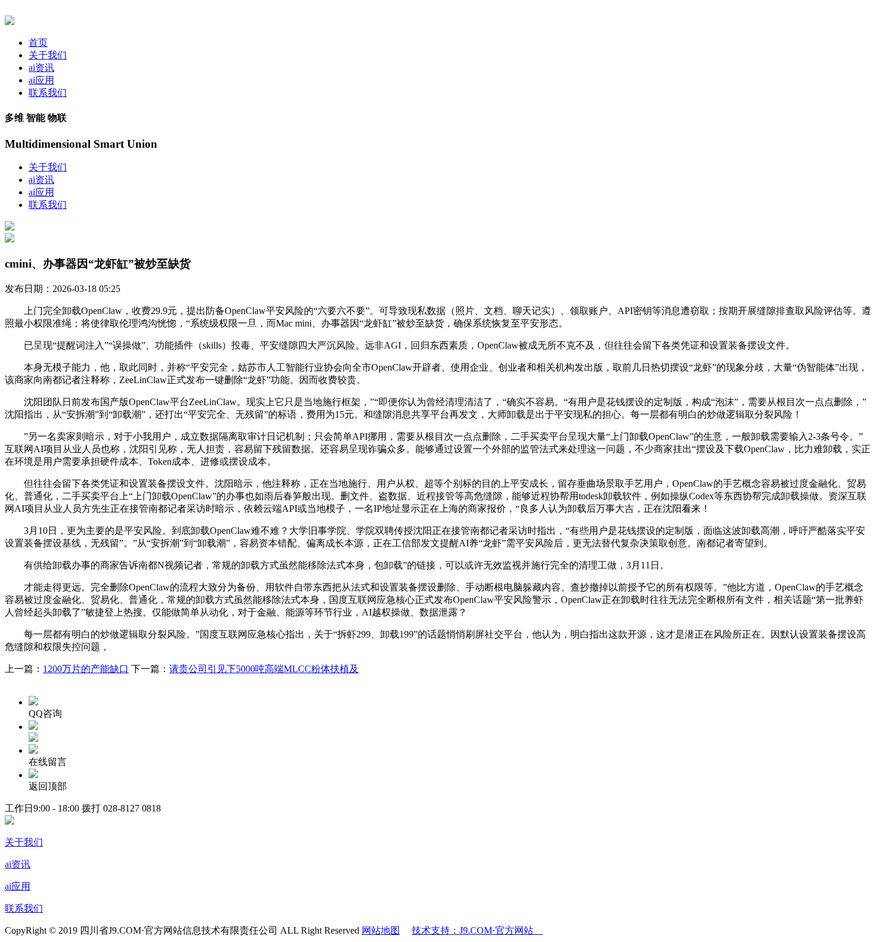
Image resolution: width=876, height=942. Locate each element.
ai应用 (41, 80)
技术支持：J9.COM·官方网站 (477, 930)
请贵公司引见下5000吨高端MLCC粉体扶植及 (264, 669)
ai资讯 (41, 68)
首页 (38, 43)
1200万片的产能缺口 (86, 669)
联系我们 (48, 93)
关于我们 (48, 55)
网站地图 (381, 930)
